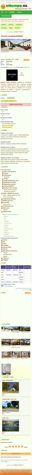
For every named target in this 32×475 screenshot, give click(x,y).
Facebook (23, 470)
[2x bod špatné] (13, 446)
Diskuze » (6, 461)
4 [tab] (12, 57)
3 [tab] (10, 57)
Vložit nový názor (16, 453)
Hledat (12, 12)
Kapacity (4, 24)
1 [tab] (5, 57)
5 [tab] (15, 57)
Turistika (16, 158)
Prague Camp (5, 418)
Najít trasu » (26, 60)
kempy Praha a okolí (23, 19)
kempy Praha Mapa (5, 21)
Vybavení (11, 24)
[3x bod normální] (16, 446)
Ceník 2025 (19, 24)
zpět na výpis (10, 32)
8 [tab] (22, 57)
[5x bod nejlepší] (22, 446)
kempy (2, 470)
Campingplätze (16, 470)
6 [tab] (17, 57)
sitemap (19, 472)
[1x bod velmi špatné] (10, 446)
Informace (4, 472)
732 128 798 (10, 98)
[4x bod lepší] (19, 446)
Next (30, 47)
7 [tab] (19, 57)
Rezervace (4, 28)
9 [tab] (24, 57)
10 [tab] (26, 57)
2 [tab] (8, 57)
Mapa (19, 12)
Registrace (13, 472)
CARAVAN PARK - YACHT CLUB (9, 399)
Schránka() (5, 16)
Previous (2, 47)
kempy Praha (4, 19)
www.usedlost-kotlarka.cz (8, 101)
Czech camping (8, 470)
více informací (22, 2)
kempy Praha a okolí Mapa (17, 21)
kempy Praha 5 (19, 32)
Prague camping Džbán (7, 380)
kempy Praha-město (13, 19)
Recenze (17, 28)
